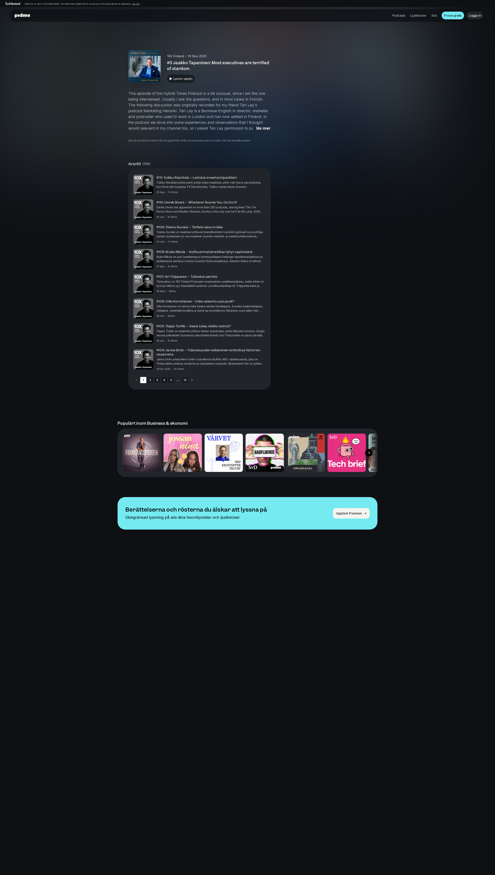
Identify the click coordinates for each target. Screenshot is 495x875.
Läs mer (136, 4)
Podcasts (398, 15)
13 (185, 380)
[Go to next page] (192, 380)
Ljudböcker (418, 15)
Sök (434, 15)
